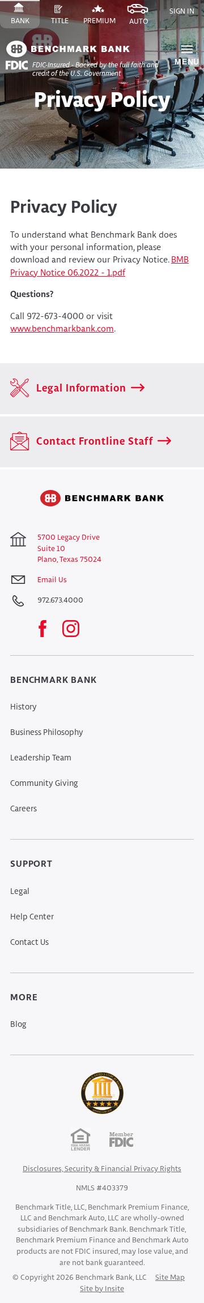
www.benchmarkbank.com (62, 329)
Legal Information (79, 389)
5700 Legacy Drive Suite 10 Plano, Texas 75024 (69, 549)
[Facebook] (48, 629)
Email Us (52, 580)
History (23, 707)
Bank (25, 23)
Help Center (32, 917)
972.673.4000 (60, 600)
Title (65, 23)
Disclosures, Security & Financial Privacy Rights (102, 1169)
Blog (18, 1025)
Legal (19, 892)
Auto (144, 23)
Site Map (170, 1278)
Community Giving (44, 784)
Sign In (181, 11)
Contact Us (29, 943)
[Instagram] (76, 629)
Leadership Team (40, 758)
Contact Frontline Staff (93, 442)
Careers (23, 809)
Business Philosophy (46, 733)
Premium (101, 23)
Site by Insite (102, 1289)
